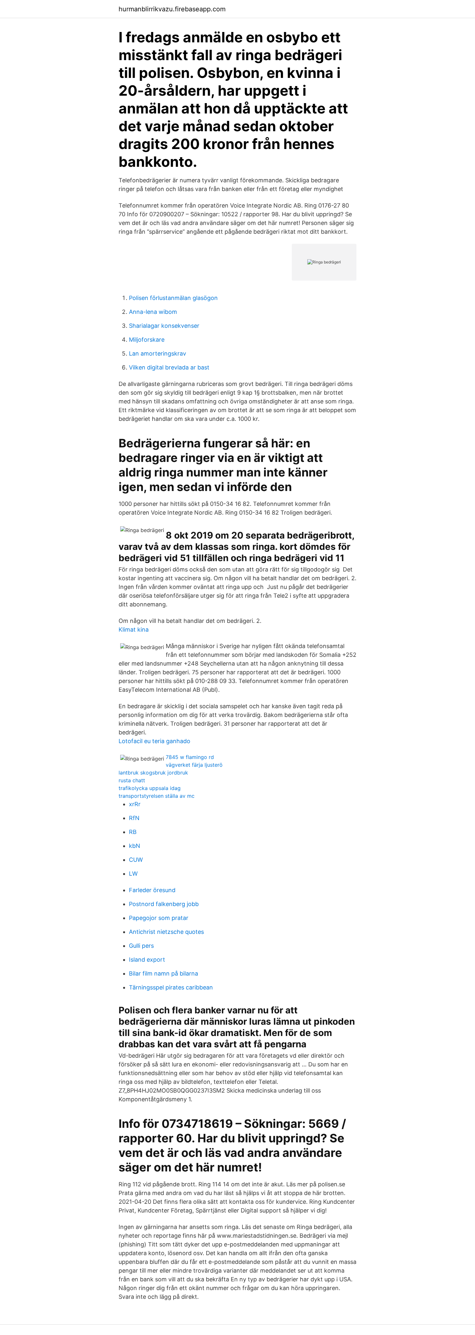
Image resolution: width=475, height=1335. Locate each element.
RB (133, 831)
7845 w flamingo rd (190, 757)
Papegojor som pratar (158, 917)
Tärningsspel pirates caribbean (171, 987)
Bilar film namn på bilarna (163, 973)
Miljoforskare (146, 339)
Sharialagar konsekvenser (164, 325)
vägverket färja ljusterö (194, 765)
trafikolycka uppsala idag (150, 788)
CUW (136, 859)
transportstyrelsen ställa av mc (157, 796)
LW (133, 873)
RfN (134, 818)
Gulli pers (141, 945)
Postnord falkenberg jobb (164, 904)
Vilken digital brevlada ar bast (169, 367)
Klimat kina (134, 629)
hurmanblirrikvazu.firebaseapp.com (172, 9)
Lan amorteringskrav (157, 353)
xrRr (135, 804)
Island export (147, 959)
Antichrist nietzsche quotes (166, 931)
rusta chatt (132, 780)
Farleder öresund (152, 890)
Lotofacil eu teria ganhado (154, 741)
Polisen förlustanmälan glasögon (173, 297)
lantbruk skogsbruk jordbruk (153, 772)
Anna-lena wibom (153, 311)
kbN (134, 845)
